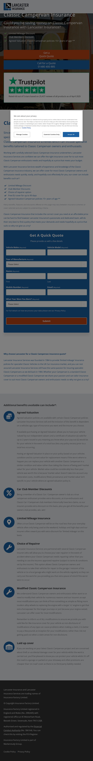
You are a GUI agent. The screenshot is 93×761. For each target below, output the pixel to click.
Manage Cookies (22, 134)
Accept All (71, 134)
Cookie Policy (26, 128)
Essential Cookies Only (52, 134)
